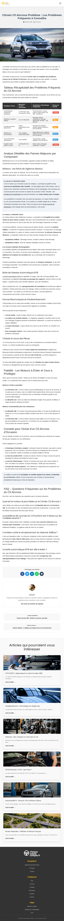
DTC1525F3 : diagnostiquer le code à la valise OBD (23, 673)
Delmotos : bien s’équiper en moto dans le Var (21, 737)
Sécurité (32, 884)
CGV (32, 913)
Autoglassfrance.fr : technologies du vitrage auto (22, 706)
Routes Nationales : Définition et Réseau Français (23, 831)
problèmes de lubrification (12, 194)
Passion (32, 897)
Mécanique (32, 890)
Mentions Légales (32, 906)
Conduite (32, 887)
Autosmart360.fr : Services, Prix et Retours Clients (23, 800)
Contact (32, 871)
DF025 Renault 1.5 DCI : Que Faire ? (18, 770)
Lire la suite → (10, 682)
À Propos (32, 868)
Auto (32, 10)
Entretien (32, 893)
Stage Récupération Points (32, 865)
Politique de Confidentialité (32, 909)
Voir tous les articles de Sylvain (32, 604)
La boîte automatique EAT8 (11, 276)
